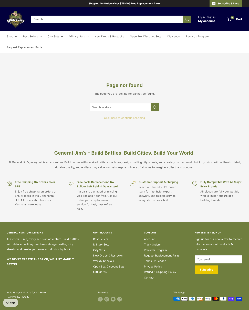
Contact (149, 277)
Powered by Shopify (18, 296)
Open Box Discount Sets (145, 36)
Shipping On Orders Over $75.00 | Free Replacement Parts (124, 3)
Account (149, 239)
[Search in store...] (155, 107)
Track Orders (152, 244)
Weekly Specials (103, 261)
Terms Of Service (155, 261)
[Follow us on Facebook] (100, 299)
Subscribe (206, 269)
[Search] (187, 19)
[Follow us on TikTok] (119, 299)
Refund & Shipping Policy (160, 272)
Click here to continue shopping (124, 118)
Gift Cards (100, 272)
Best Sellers (30, 36)
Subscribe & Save (228, 3)
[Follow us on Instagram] (106, 299)
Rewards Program (197, 36)
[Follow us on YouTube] (113, 299)
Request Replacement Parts (24, 47)
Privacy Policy (153, 266)
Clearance (173, 36)
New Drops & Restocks (109, 36)
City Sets (53, 36)
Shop (10, 36)
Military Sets (77, 36)
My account (206, 21)
